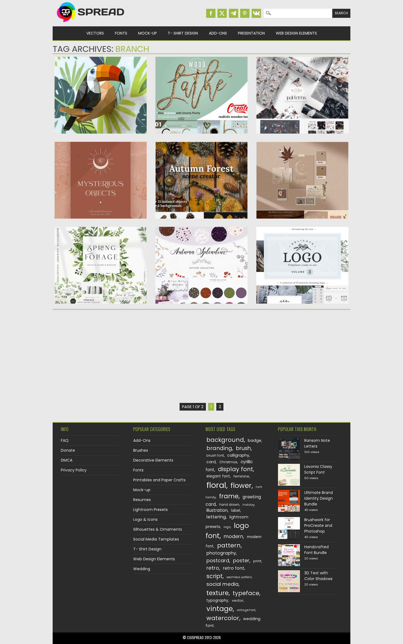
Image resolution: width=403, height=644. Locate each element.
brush (243, 448)
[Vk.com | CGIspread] (256, 13)
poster (241, 560)
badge (254, 440)
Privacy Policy (74, 470)
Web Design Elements (296, 33)
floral (216, 485)
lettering (216, 517)
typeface (246, 593)
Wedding (141, 569)
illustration (217, 510)
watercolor (222, 618)
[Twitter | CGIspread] (222, 13)
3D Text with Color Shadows (318, 575)
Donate (68, 450)
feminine (241, 476)
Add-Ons (218, 33)
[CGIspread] (91, 23)
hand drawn (229, 504)
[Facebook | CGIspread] (210, 13)
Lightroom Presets (150, 509)
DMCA (66, 460)
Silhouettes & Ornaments (157, 529)
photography (221, 553)
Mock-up (147, 33)
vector (237, 600)
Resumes (142, 499)
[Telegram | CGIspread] (233, 13)
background (225, 440)
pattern (229, 545)
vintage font (246, 610)
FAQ (65, 440)
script (214, 576)
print (257, 561)
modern (233, 536)
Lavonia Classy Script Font (318, 469)
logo (227, 527)
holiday (248, 504)
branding (219, 448)
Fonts (121, 33)
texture (217, 592)
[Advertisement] (101, 356)
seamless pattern (239, 577)
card (211, 462)
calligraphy (238, 455)
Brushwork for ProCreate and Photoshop (318, 525)
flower (241, 485)
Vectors (95, 33)
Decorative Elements (153, 460)
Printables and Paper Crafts (159, 480)
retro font (233, 568)
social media (222, 584)
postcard (217, 560)
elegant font (218, 476)
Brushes (140, 450)
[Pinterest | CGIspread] (244, 13)
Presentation (251, 33)
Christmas (228, 462)
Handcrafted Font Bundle (316, 549)
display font (235, 469)
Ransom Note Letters (317, 443)
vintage (219, 609)
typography (217, 600)
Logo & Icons (145, 519)
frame (229, 496)
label (235, 510)
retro (212, 567)
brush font (215, 455)
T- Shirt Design (183, 33)
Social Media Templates (156, 539)
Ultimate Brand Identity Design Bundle (318, 498)
